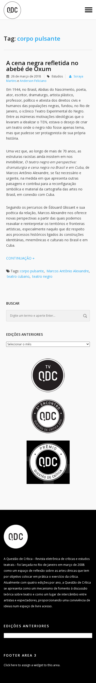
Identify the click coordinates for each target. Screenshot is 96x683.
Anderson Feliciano (33, 81)
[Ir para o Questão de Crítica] (16, 536)
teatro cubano (18, 276)
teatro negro (42, 276)
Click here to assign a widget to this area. (32, 665)
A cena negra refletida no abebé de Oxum (42, 66)
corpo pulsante (32, 271)
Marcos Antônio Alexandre (68, 271)
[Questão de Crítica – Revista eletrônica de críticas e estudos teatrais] (12, 10)
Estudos (57, 76)
